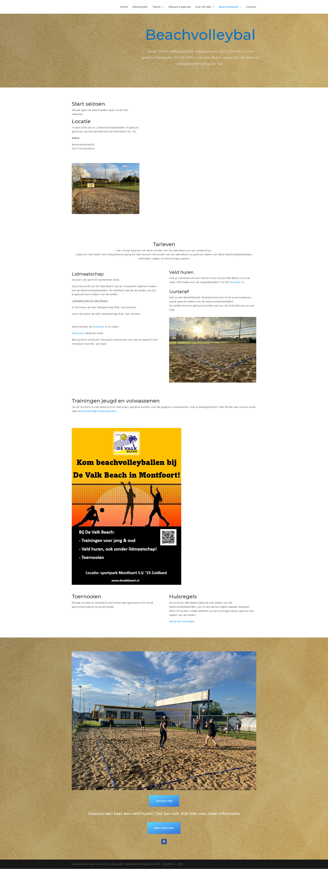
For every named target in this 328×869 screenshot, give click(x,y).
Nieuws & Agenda (179, 7)
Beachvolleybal (228, 7)
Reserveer (78, 333)
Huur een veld (164, 801)
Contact (251, 7)
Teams (156, 7)
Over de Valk (203, 7)
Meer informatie (164, 828)
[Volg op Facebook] (164, 841)
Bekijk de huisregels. (182, 621)
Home (124, 7)
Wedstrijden (140, 7)
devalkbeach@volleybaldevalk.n (97, 411)
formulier (98, 326)
